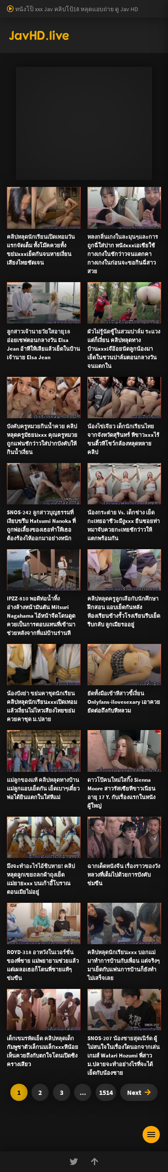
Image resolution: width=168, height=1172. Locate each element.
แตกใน (55, 363)
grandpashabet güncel (29, 58)
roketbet (110, 49)
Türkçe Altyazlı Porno (60, 68)
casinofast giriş (49, 49)
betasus (10, 40)
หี (86, 363)
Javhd (125, 913)
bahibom (41, 13)
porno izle (30, 4)
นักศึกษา (112, 363)
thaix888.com (54, 821)
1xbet (108, 31)
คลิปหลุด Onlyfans (41, 584)
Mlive (41, 372)
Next (134, 1092)
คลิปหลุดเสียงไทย (112, 281)
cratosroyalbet (123, 40)
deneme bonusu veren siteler (95, 13)
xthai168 (148, 913)
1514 (106, 1092)
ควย (94, 363)
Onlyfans (27, 522)
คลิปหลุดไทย (70, 281)
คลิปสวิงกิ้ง (30, 543)
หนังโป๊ (43, 281)
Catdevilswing (59, 317)
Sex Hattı (19, 68)
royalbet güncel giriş (105, 4)
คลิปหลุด (27, 317)
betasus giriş (136, 31)
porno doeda (61, 4)
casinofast (13, 13)
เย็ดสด (74, 363)
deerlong (62, 372)
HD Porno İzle (64, 913)
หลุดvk (101, 464)
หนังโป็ (24, 646)
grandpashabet (145, 49)
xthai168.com (74, 694)
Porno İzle (100, 913)
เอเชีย (22, 667)
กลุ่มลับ (88, 317)
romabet (83, 49)
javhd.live (20, 281)
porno (8, 4)
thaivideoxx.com (122, 758)
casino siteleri (93, 22)
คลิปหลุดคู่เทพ (35, 605)
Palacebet (148, 4)
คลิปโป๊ (24, 626)
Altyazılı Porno (24, 913)
